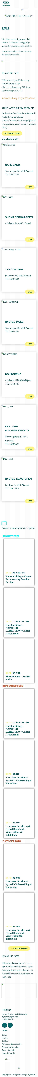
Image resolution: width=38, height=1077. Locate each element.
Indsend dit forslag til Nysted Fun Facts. (18, 98)
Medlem (5, 1038)
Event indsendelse (8, 1050)
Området (5, 1041)
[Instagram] (10, 1025)
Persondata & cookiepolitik (11, 1044)
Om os (4, 1035)
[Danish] (6, 1059)
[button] (35, 3)
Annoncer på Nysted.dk (10, 1047)
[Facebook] (4, 1025)
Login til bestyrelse (9, 1053)
